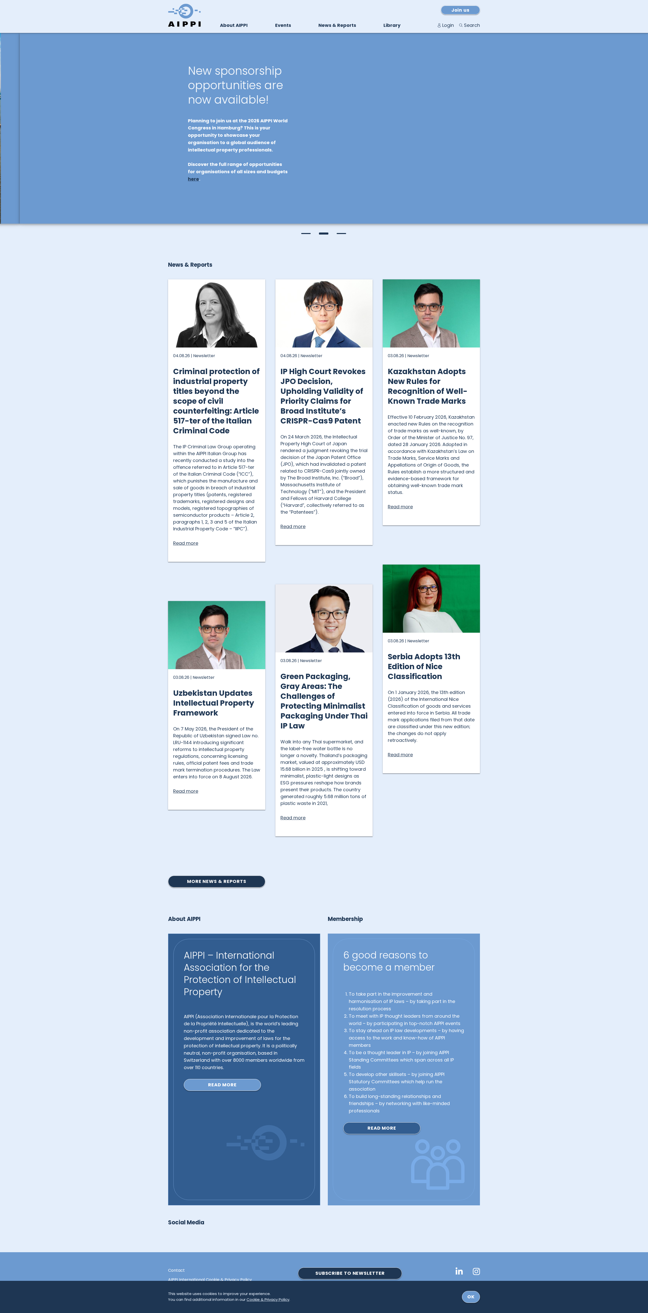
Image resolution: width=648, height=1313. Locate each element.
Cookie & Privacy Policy (268, 1299)
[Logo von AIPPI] (184, 15)
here (173, 179)
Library (391, 25)
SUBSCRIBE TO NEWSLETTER (350, 1273)
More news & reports (216, 881)
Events (283, 25)
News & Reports (337, 25)
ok (471, 1296)
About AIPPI (234, 25)
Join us (460, 10)
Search (472, 25)
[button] (306, 234)
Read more (222, 1085)
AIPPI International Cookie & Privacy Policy (210, 1280)
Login (448, 25)
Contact (176, 1270)
